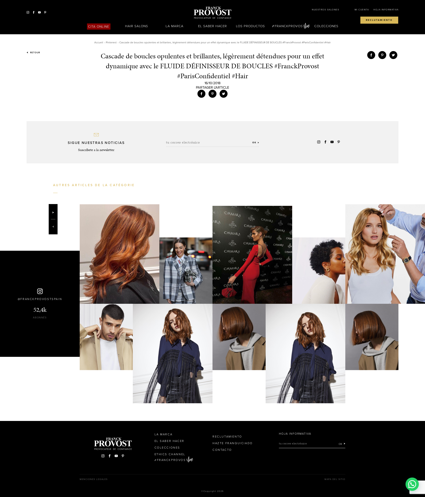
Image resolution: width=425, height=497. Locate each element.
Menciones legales (94, 479)
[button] (412, 484)
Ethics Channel (170, 454)
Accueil (98, 42)
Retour (34, 52)
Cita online (98, 27)
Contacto (222, 450)
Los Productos (250, 26)
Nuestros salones (325, 9)
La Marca (175, 26)
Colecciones (326, 26)
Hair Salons (136, 26)
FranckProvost (290, 26)
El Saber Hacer (212, 26)
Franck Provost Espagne (212, 13)
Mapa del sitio (335, 479)
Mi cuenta (362, 9)
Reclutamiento (379, 20)
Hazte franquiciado (232, 443)
